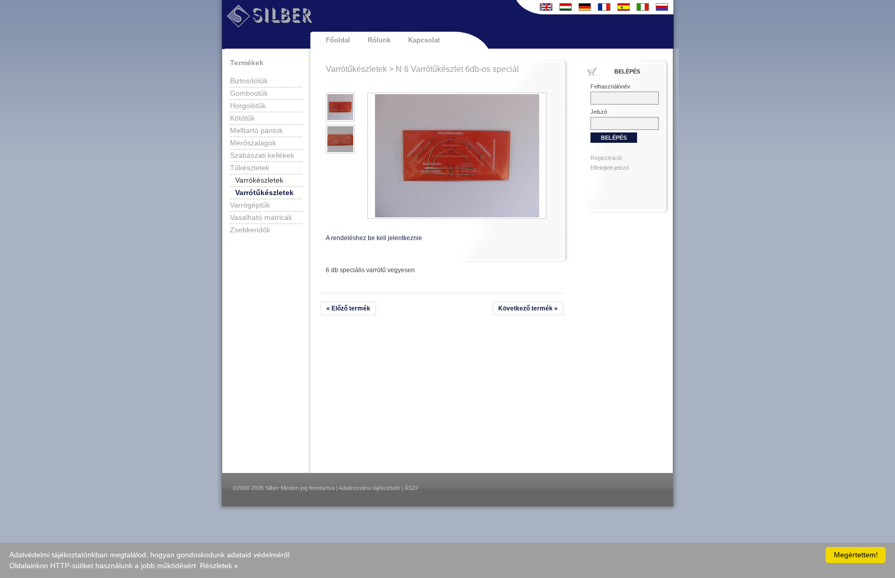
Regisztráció (606, 158)
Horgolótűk (248, 105)
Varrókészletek (259, 180)
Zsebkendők (250, 230)
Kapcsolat (424, 40)
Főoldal (338, 40)
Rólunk (379, 40)
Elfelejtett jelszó (609, 168)
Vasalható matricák (261, 217)
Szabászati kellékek (262, 155)
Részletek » (219, 565)
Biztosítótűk (249, 81)
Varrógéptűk (250, 205)
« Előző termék (348, 308)
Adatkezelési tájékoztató (369, 488)
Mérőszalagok (253, 143)
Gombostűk (249, 93)
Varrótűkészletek (264, 192)
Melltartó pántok (256, 130)
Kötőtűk (242, 118)
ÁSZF (412, 488)
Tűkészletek (249, 168)
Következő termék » (528, 308)
